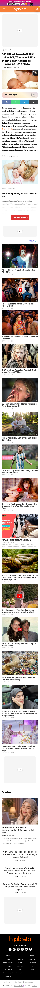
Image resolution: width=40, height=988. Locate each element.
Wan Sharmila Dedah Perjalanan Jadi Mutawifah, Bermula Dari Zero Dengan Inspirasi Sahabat (20, 854)
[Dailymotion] (30, 949)
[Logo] (20, 9)
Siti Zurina (7, 67)
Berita (12, 50)
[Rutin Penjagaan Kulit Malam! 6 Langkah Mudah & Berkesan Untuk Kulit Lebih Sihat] (20, 811)
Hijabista (5, 50)
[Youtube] (26, 949)
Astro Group (34, 985)
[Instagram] (14, 949)
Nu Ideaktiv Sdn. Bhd (18, 985)
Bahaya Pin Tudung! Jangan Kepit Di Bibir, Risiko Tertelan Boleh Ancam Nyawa (20, 887)
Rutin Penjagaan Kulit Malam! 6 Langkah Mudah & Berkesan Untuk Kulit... (18, 830)
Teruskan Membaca (20, 217)
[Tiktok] (22, 949)
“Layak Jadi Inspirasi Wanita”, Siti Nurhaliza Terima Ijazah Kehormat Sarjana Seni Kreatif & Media (20, 870)
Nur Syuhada (7, 129)
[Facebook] (10, 949)
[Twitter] (18, 949)
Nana (4, 835)
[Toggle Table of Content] (32, 95)
